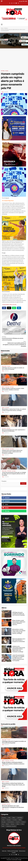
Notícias (3, 70)
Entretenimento (11, 821)
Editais (20, 819)
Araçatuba (4, 366)
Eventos (23, 821)
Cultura (3, 819)
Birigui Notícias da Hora (20, 858)
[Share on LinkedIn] (19, 308)
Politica (17, 824)
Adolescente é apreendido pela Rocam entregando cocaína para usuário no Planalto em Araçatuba (14, 344)
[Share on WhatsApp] (14, 308)
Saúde (3, 826)
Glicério (7, 824)
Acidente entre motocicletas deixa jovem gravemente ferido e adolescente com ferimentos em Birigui (14, 441)
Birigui (3, 407)
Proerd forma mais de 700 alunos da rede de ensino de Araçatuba (12, 338)
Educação (4, 821)
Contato (14, 852)
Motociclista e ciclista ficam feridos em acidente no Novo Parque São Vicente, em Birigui (14, 400)
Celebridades (19, 817)
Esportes (18, 821)
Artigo (9, 817)
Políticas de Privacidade (12, 851)
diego (3, 91)
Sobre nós (4, 851)
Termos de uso (22, 851)
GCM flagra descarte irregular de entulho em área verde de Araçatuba (14, 359)
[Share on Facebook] (4, 308)
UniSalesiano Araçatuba (11, 826)
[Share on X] (9, 308)
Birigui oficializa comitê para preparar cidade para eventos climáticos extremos (14, 379)
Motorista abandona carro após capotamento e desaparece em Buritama (14, 421)
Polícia (6, 70)
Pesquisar (4, 481)
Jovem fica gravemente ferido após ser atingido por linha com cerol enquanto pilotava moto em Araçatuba (14, 463)
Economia (15, 819)
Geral (3, 824)
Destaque (4, 428)
